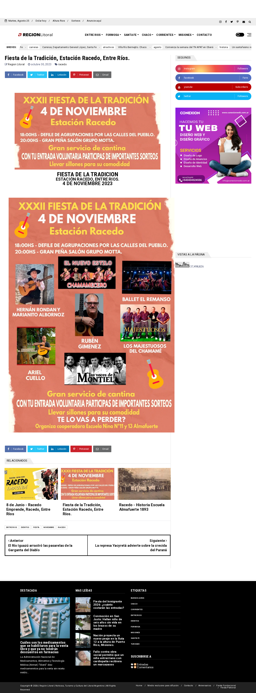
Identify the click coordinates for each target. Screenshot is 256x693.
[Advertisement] (128, 8)
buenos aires (137, 598)
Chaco (146, 34)
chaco (134, 604)
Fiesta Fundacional (226, 686)
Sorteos (75, 20)
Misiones (185, 34)
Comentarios (144, 667)
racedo (62, 64)
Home (139, 686)
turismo (135, 644)
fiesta (36, 527)
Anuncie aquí (94, 20)
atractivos (75, 47)
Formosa (112, 34)
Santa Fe (130, 34)
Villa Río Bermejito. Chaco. (100, 47)
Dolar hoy (41, 20)
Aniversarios (204, 686)
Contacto (204, 34)
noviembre (48, 527)
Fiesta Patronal (228, 688)
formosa (135, 627)
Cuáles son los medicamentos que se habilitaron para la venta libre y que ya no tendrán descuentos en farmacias (44, 647)
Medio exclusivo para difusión (163, 686)
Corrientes (164, 34)
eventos (25, 527)
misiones (135, 632)
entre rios (11, 527)
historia (191, 47)
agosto (125, 47)
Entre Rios (93, 34)
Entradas (142, 664)
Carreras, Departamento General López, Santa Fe (37, 47)
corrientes (137, 609)
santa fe (135, 638)
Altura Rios (59, 20)
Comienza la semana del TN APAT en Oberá (157, 47)
